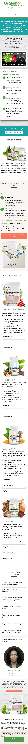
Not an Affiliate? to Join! (14, 235)
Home (2, 9)
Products (8, 9)
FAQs (19, 9)
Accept (14, 738)
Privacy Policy (5, 736)
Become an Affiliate (17, 8)
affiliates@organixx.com (14, 675)
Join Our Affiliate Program (14, 132)
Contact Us (23, 11)
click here (19, 27)
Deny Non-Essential (14, 741)
